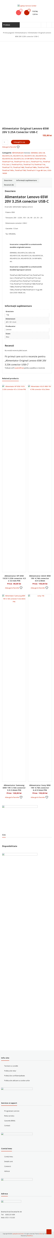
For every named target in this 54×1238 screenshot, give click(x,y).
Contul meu (8, 1156)
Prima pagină (8, 33)
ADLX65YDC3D (7, 159)
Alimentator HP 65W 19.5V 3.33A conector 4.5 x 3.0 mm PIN (14, 578)
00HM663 (34, 153)
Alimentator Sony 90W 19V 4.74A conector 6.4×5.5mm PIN (40, 787)
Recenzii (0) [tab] (9, 185)
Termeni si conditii (11, 1066)
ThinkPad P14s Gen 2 (22, 162)
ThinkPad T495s (8, 170)
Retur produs (9, 1116)
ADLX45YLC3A (7, 156)
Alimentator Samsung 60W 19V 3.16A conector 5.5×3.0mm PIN (14, 787)
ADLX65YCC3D (29, 156)
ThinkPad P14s (7, 162)
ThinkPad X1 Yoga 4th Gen (37, 170)
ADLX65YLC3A (19, 159)
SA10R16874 (29, 159)
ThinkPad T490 (43, 167)
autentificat (19, 368)
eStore (41, 1234)
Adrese (7, 1171)
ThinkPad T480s (31, 167)
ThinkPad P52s (17, 164)
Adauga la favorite (9, 147)
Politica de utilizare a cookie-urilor (17, 1080)
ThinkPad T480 (18, 167)
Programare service (11, 1111)
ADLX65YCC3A (18, 156)
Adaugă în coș (19, 142)
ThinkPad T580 (20, 170)
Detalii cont (8, 1161)
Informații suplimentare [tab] (26, 180)
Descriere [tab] (8, 180)
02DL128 (42, 153)
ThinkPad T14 (28, 164)
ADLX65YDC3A (41, 156)
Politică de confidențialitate (14, 1076)
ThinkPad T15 (7, 167)
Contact (7, 1125)
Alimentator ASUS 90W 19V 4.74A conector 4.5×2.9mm (40, 578)
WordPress (30, 1236)
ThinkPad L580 (39, 159)
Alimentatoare (21, 33)
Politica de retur (10, 1071)
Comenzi (7, 1166)
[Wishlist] (18, 12)
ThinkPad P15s (36, 162)
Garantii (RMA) (9, 1121)
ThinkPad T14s (39, 164)
